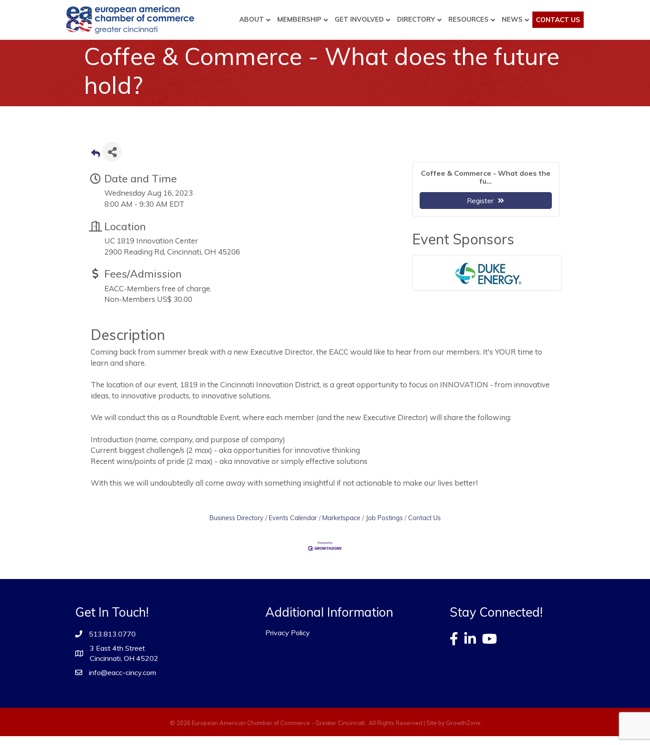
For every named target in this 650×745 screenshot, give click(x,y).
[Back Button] (95, 154)
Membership (299, 19)
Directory (416, 19)
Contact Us (558, 19)
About (251, 19)
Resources (468, 19)
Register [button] (480, 200)
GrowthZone (463, 722)
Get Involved (359, 19)
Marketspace (341, 517)
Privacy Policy (287, 632)
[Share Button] (112, 152)
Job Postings (384, 517)
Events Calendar (293, 517)
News (512, 19)
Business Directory (237, 517)
